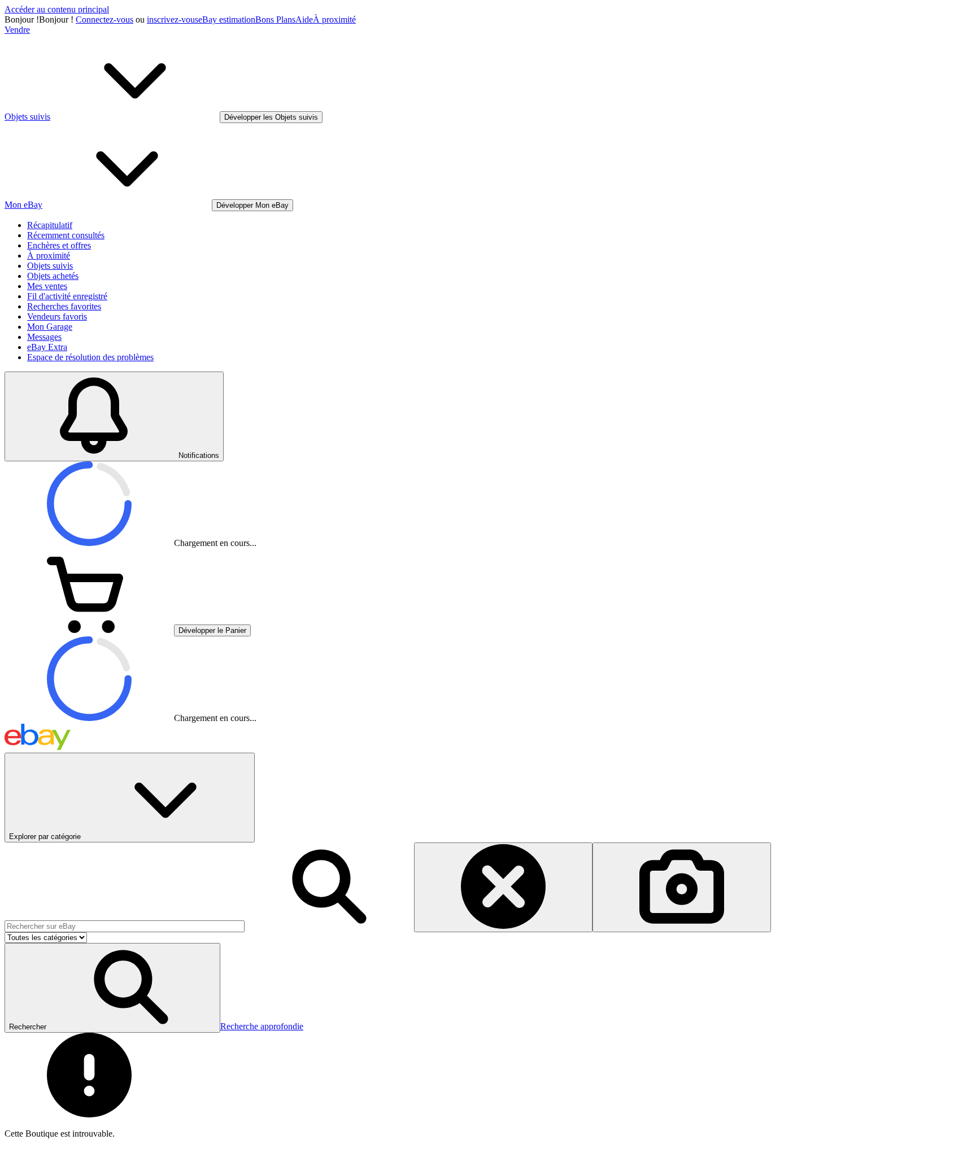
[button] (112, 988)
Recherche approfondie (261, 1026)
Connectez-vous (104, 19)
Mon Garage (49, 326)
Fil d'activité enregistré (67, 296)
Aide (304, 19)
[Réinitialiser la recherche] (503, 887)
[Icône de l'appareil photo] (681, 887)
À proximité (334, 19)
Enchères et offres (59, 245)
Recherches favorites (64, 306)
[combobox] (125, 926)
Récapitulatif (49, 225)
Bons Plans (275, 19)
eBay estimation (226, 19)
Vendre (17, 29)
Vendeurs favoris (57, 316)
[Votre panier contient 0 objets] (89, 630)
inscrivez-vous (172, 19)
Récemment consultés (65, 235)
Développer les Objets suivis (271, 117)
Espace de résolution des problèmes (90, 357)
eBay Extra (47, 347)
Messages (44, 337)
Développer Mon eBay (252, 205)
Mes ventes (47, 286)
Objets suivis (50, 265)
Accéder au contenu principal (57, 9)
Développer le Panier (212, 630)
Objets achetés (53, 276)
